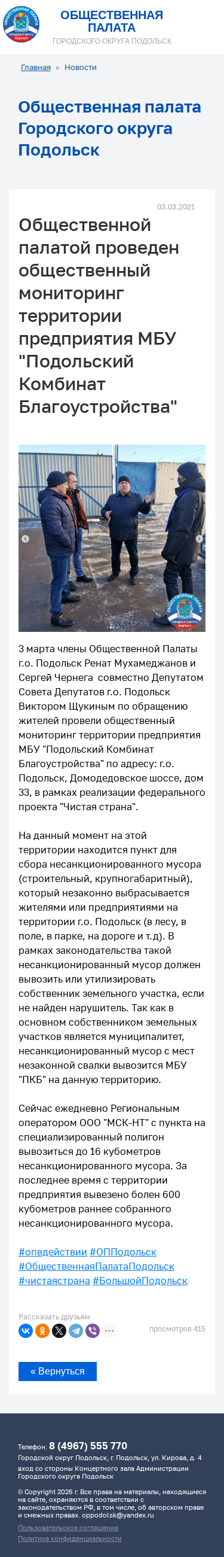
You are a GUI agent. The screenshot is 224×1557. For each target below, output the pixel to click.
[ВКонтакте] (26, 1331)
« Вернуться (57, 1371)
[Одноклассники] (42, 1331)
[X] (59, 1331)
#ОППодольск (123, 1252)
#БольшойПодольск (140, 1281)
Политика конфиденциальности (70, 1538)
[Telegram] (76, 1331)
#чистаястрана (54, 1281)
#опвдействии (53, 1252)
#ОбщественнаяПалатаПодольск (96, 1266)
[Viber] (92, 1331)
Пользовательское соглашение (68, 1527)
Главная (36, 67)
